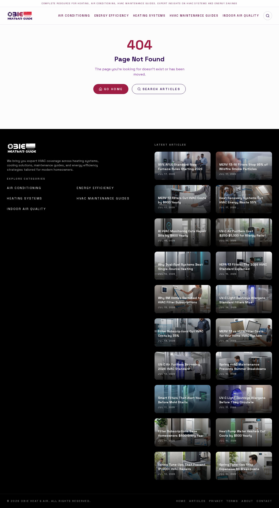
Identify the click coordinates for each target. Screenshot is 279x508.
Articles (197, 501)
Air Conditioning (74, 15)
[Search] (267, 15)
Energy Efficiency (111, 15)
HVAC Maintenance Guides (194, 15)
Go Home (113, 89)
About (247, 501)
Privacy (216, 501)
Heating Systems (149, 15)
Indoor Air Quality (241, 15)
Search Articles (161, 89)
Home (181, 501)
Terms (232, 501)
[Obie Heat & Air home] (20, 15)
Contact (264, 501)
